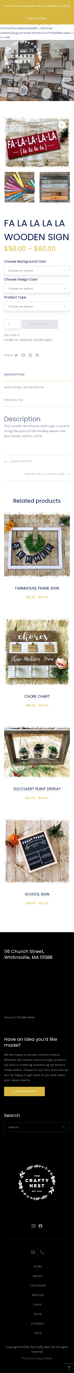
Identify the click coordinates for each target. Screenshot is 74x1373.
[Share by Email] (37, 355)
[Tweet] (16, 355)
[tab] (37, 374)
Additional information (24, 387)
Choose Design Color (21, 279)
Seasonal (26, 339)
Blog (38, 1314)
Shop (38, 1304)
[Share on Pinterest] (30, 355)
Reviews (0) (13, 400)
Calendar (38, 1285)
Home (38, 1266)
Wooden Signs (42, 339)
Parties (38, 1295)
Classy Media (43, 1358)
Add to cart (40, 324)
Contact (38, 1323)
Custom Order (24, 1091)
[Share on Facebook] (23, 355)
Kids (38, 1333)
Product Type (15, 297)
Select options (37, 597)
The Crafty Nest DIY (42, 1347)
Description (14, 374)
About (38, 1276)
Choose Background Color (25, 261)
